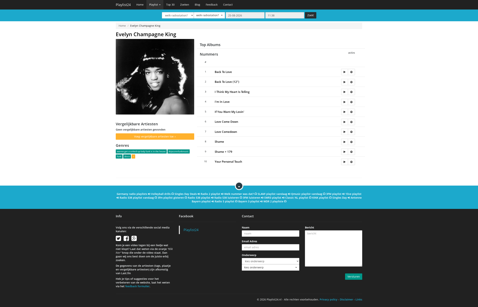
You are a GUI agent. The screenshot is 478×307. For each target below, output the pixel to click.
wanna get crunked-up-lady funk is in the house (141, 151)
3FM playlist (334, 194)
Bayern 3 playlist (249, 201)
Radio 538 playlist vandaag (137, 197)
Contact (228, 4)
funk (119, 156)
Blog (197, 4)
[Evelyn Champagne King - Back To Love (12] (344, 82)
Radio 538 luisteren (226, 197)
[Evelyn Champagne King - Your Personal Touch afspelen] (344, 162)
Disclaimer (346, 299)
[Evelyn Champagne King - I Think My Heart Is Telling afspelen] (344, 92)
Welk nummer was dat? (239, 194)
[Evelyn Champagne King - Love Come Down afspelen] (344, 122)
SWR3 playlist (272, 197)
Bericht (309, 227)
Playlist (154, 4)
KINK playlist (320, 197)
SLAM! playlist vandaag (272, 194)
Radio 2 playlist (210, 194)
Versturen (353, 276)
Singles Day (339, 197)
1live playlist (353, 194)
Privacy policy (328, 299)
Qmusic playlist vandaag (306, 194)
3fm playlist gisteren (171, 197)
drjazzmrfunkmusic (179, 151)
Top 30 (170, 4)
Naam (245, 227)
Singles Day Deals (186, 194)
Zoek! (310, 15)
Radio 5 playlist (224, 201)
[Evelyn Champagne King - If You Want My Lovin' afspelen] (344, 112)
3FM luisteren (251, 197)
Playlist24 (123, 4)
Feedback (212, 4)
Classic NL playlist (296, 197)
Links (359, 299)
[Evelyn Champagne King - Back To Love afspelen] (344, 72)
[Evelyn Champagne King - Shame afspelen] (344, 142)
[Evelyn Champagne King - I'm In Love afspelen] (344, 102)
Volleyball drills (161, 194)
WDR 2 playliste (273, 201)
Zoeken (184, 4)
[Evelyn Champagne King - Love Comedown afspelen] (344, 132)
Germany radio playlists (132, 194)
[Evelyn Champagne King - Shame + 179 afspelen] (344, 152)
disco (127, 156)
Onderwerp (249, 255)
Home (140, 4)
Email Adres (249, 241)
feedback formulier (137, 286)
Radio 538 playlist (199, 197)
